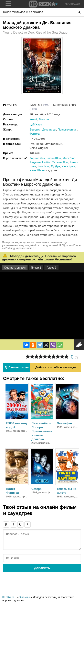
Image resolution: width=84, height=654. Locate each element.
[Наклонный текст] (13, 524)
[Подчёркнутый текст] (20, 524)
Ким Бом (43, 166)
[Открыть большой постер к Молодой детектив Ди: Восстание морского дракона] (42, 92)
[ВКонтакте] (26, 345)
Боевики (35, 129)
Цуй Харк (36, 124)
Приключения (67, 129)
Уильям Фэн (60, 162)
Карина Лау (37, 158)
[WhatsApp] (59, 345)
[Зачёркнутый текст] (27, 524)
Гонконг (44, 119)
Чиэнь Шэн (53, 158)
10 (66, 356)
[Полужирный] (6, 524)
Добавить (42, 568)
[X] (46, 345)
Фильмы (24, 597)
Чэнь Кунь (68, 166)
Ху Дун (55, 166)
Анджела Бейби (40, 162)
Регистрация (72, 4)
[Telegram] (40, 345)
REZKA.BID (9, 597)
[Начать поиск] (79, 12)
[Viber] (53, 345)
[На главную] (42, 4)
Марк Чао (69, 158)
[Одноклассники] (33, 345)
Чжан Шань (37, 170)
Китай (33, 119)
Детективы (49, 129)
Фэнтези (35, 133)
